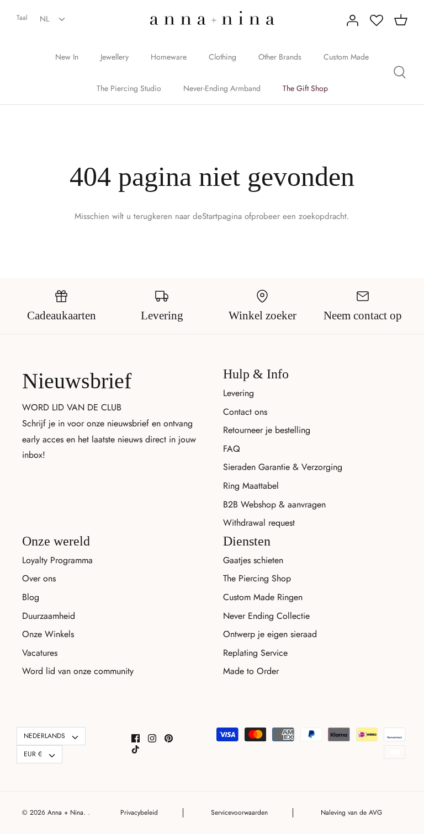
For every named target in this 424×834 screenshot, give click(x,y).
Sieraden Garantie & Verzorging (282, 467)
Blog (30, 597)
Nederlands (44, 736)
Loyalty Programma (57, 560)
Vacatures (39, 652)
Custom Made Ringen (263, 597)
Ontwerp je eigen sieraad (270, 634)
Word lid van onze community (78, 671)
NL (44, 18)
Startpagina (222, 216)
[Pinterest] (169, 738)
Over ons (39, 578)
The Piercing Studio (129, 88)
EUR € (33, 754)
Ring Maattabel (251, 485)
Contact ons (245, 411)
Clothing (222, 56)
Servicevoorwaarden (239, 812)
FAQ (231, 448)
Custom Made (346, 56)
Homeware (169, 56)
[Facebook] (135, 738)
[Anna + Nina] (212, 18)
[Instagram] (152, 738)
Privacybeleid (139, 812)
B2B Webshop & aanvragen (274, 504)
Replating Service (255, 652)
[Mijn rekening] (352, 20)
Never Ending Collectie (266, 616)
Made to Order (251, 671)
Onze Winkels (48, 634)
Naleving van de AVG (351, 812)
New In (66, 56)
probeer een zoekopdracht (299, 216)
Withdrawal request (259, 522)
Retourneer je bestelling (266, 430)
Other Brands (279, 56)
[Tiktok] (135, 749)
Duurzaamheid (48, 616)
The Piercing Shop (257, 578)
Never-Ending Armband (222, 88)
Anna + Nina (65, 812)
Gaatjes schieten (253, 560)
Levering (238, 393)
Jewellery (114, 56)
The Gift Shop (305, 88)
